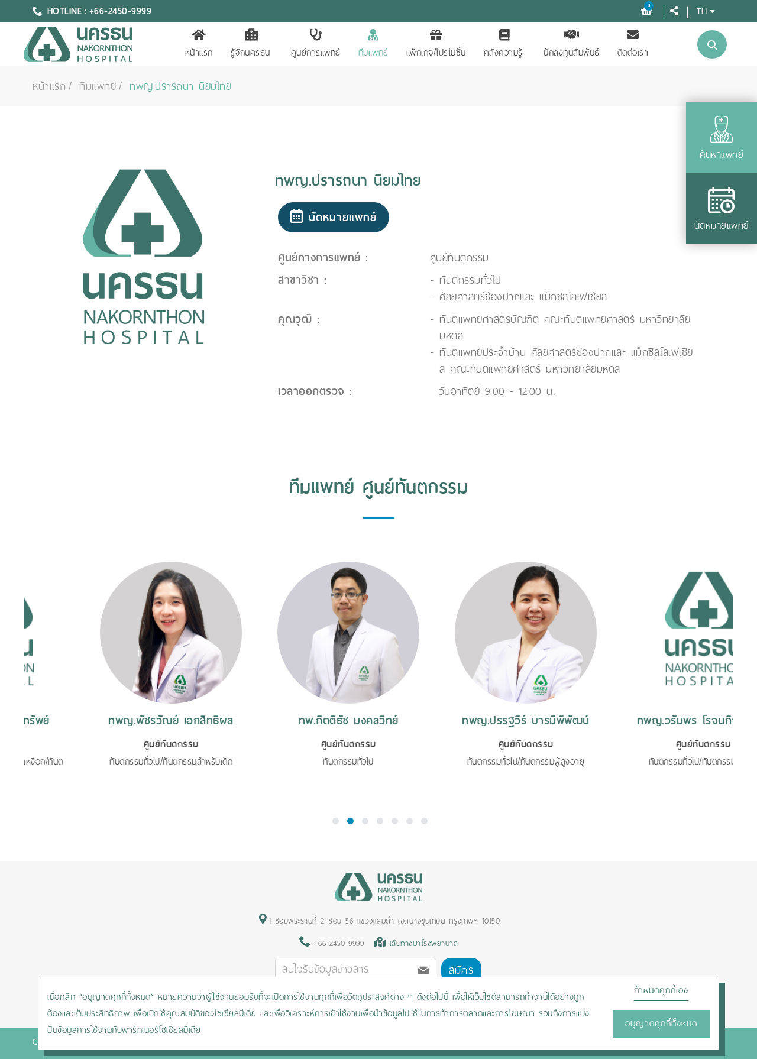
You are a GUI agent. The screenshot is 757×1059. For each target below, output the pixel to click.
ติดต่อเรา (633, 52)
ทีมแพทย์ (373, 52)
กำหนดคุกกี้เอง (661, 990)
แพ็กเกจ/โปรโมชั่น (436, 52)
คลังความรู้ (503, 52)
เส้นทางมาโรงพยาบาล (424, 943)
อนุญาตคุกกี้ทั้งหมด (661, 1023)
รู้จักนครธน (250, 52)
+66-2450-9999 (337, 943)
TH (702, 11)
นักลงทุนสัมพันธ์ (572, 52)
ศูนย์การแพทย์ (316, 52)
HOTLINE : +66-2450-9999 (99, 11)
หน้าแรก (199, 52)
